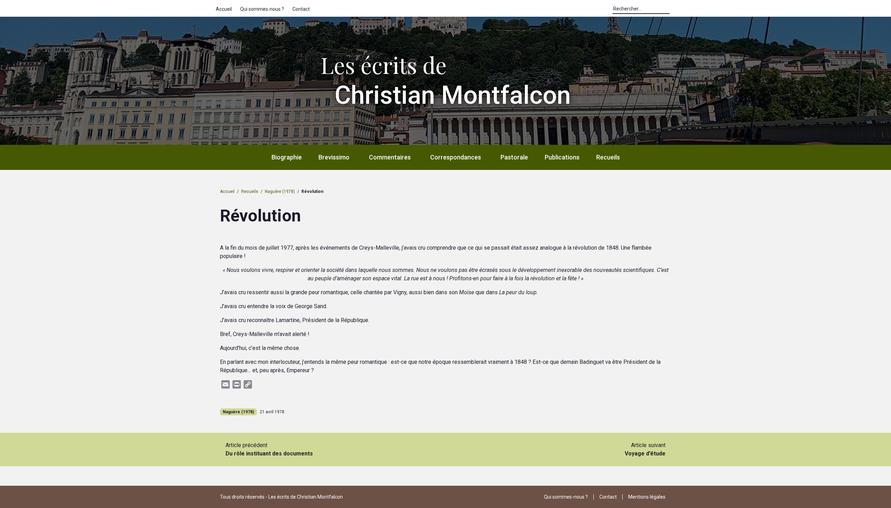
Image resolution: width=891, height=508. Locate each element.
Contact (301, 9)
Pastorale (514, 157)
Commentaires (390, 157)
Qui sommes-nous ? (262, 9)
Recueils (608, 157)
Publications (562, 157)
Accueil (224, 9)
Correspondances (455, 157)
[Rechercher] (673, 10)
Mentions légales (646, 497)
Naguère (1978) (280, 191)
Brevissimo (333, 157)
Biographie (286, 157)
